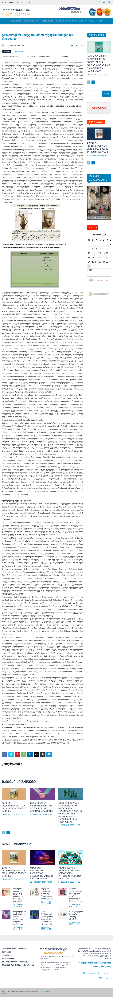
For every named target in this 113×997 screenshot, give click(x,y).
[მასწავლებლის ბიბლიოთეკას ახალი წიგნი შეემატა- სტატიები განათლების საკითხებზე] (99, 47)
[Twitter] (103, 2)
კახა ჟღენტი (19, 51)
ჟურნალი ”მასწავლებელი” (15, 949)
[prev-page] (3, 832)
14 (104, 253)
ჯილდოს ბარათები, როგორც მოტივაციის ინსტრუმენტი (47, 894)
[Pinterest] (17, 754)
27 (100, 262)
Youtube (108, 978)
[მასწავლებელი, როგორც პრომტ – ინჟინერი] (62, 914)
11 (93, 253)
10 (89, 253)
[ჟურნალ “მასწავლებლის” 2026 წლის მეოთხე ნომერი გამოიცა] (14, 794)
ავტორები (7, 955)
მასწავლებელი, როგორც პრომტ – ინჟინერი (76, 915)
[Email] (36, 754)
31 (89, 266)
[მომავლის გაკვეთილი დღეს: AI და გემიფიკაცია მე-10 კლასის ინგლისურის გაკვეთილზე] (6, 892)
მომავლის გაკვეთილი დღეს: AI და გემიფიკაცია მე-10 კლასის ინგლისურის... (19, 895)
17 (89, 257)
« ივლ (90, 270)
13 (100, 253)
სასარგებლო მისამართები (15, 962)
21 (104, 257)
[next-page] (8, 832)
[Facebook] (99, 2)
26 (96, 262)
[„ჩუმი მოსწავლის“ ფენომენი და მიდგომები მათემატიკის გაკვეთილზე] (34, 914)
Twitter (106, 973)
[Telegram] (49, 754)
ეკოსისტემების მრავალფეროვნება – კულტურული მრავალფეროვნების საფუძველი (70, 873)
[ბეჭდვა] (42, 754)
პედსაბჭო (7, 952)
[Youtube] (108, 2)
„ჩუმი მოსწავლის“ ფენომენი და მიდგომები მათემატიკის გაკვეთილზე (47, 917)
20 (100, 257)
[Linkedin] (30, 754)
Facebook (92, 973)
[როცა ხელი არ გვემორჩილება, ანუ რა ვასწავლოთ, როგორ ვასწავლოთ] (42, 794)
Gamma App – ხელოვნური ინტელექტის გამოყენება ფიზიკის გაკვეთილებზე (41, 873)
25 (93, 262)
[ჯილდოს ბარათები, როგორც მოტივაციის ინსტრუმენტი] (34, 892)
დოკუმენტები (8, 958)
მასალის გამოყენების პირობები (18, 965)
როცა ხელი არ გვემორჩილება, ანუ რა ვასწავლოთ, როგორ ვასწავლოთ (20, 917)
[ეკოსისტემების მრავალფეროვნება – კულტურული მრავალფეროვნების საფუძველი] (70, 857)
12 (96, 253)
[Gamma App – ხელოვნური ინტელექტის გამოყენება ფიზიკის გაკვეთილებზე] (42, 857)
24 (89, 262)
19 (96, 257)
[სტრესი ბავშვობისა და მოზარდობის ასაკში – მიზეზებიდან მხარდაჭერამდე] (62, 892)
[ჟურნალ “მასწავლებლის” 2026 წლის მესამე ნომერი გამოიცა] (99, 133)
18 (93, 257)
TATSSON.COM (44, 991)
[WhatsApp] (23, 754)
